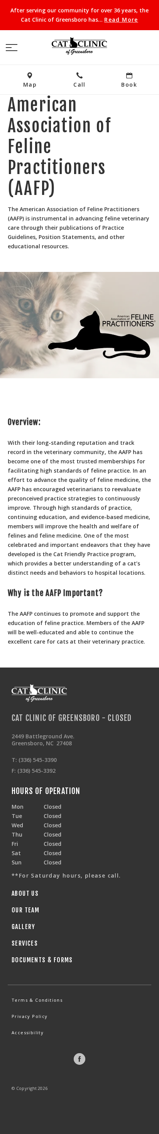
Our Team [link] (25, 910)
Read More (121, 19)
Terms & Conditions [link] (37, 1000)
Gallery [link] (24, 926)
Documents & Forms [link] (42, 959)
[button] (11, 47)
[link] (79, 46)
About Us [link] (25, 893)
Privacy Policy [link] (30, 1016)
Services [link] (25, 943)
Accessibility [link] (28, 1032)
